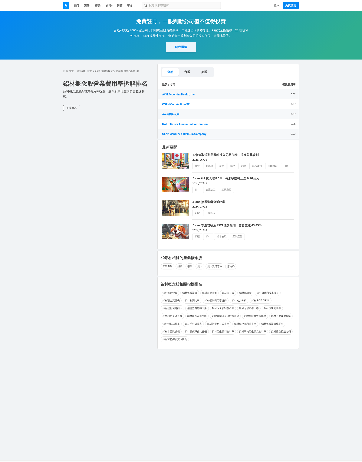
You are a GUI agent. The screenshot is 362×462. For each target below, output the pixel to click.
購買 (120, 5)
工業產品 (71, 108)
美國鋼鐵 (273, 166)
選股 (87, 5)
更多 (130, 5)
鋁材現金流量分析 (197, 316)
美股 (204, 72)
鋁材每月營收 (170, 292)
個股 (77, 5)
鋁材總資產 (245, 292)
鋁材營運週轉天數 (197, 308)
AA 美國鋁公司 (171, 114)
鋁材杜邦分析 (239, 300)
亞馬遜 (209, 166)
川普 (286, 166)
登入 (276, 5)
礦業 (189, 266)
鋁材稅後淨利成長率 (245, 323)
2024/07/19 (199, 183)
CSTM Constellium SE (176, 104)
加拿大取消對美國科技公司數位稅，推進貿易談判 (225, 155)
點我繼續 (181, 47)
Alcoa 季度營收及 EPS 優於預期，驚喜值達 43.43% (227, 225)
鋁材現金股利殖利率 (223, 331)
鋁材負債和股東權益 (268, 292)
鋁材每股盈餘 (189, 292)
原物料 (231, 266)
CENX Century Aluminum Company (184, 134)
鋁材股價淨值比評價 (196, 331)
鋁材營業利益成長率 (218, 323)
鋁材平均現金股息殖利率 (252, 331)
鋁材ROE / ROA (261, 300)
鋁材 (97, 71)
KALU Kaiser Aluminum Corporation (185, 124)
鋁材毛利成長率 (193, 323)
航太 (199, 266)
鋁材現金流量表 (171, 300)
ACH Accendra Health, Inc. (179, 94)
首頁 (89, 71)
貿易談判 (257, 166)
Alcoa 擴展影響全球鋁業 (208, 202)
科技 (197, 166)
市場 (109, 5)
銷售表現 (221, 236)
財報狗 (81, 71)
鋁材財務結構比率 (249, 308)
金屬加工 (211, 189)
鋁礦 (197, 236)
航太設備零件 (214, 266)
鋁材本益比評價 (171, 331)
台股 (187, 72)
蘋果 (221, 166)
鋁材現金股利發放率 (223, 308)
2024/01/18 (199, 230)
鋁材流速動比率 (272, 308)
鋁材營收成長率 (171, 323)
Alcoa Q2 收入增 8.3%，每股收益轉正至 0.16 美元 (225, 178)
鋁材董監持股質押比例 (175, 339)
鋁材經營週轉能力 (172, 308)
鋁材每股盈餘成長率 (272, 323)
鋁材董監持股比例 (281, 331)
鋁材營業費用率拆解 (216, 300)
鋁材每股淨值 (209, 292)
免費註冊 (290, 5)
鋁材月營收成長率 (281, 316)
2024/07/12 (199, 206)
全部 (170, 72)
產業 (98, 5)
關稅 (232, 166)
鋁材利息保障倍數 (172, 316)
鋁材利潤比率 (192, 300)
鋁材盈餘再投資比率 (255, 316)
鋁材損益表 (228, 292)
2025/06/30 (199, 159)
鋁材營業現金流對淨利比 (225, 316)
